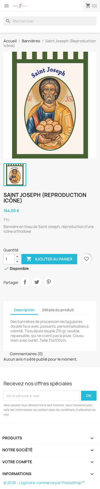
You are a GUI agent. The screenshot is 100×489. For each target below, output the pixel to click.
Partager (25, 282)
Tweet (36, 282)
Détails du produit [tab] (58, 310)
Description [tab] (24, 310)
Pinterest (48, 282)
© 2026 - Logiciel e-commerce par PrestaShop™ (44, 482)
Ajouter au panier (49, 259)
